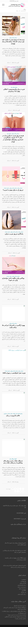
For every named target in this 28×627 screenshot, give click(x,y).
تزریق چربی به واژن (22, 587)
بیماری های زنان (14, 87)
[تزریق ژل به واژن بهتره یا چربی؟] (13, 176)
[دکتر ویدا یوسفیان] (16, 5)
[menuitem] (6, 5)
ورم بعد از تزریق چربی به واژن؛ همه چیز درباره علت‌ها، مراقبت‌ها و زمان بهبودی (13, 41)
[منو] (3, 5)
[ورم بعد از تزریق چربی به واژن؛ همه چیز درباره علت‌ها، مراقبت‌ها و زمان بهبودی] (13, 25)
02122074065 (20, 513)
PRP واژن (24, 590)
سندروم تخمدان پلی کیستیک (20, 605)
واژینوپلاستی (23, 581)
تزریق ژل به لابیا (22, 588)
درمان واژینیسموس (22, 585)
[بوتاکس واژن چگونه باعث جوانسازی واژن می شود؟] (13, 264)
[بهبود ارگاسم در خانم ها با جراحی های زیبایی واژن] (13, 313)
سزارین (5, 413)
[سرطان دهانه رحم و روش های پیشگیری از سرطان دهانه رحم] (13, 447)
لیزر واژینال (23, 592)
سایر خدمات (6, 188)
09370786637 (17, 518)
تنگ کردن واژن (23, 583)
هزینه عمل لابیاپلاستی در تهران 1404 (14, 373)
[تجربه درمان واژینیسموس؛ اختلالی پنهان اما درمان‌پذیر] (14, 75)
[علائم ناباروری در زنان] (13, 401)
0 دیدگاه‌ (8, 62)
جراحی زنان (19, 188)
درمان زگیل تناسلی (22, 594)
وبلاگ (24, 9)
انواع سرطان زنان (13, 458)
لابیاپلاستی (23, 579)
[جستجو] (6, 5)
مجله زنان (9, 133)
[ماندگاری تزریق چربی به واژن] (14, 220)
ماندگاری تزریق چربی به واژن (14, 234)
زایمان (14, 413)
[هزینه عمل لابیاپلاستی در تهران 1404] (14, 359)
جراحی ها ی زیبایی (13, 37)
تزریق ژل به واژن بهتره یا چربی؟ (13, 190)
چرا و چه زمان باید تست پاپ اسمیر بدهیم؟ (17, 614)
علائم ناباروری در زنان (13, 415)
